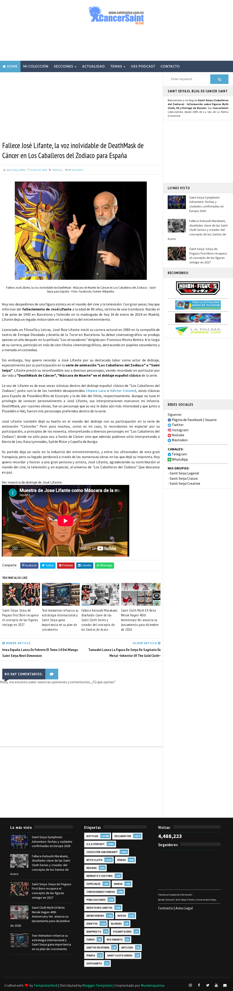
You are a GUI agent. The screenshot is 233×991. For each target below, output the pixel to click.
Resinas (91, 868)
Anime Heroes (95, 915)
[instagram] (190, 985)
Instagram (179, 430)
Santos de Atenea (97, 947)
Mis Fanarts (115, 939)
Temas (116, 66)
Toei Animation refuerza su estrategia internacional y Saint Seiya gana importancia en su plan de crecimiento (60, 620)
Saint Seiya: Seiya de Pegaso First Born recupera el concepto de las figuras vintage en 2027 (20, 617)
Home (12, 66)
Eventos (92, 923)
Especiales (93, 883)
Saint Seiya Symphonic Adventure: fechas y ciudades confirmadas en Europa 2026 (206, 204)
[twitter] (207, 985)
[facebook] (199, 985)
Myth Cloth (94, 860)
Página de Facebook (186, 419)
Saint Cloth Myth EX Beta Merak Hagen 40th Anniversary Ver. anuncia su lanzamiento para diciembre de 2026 (140, 620)
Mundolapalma (152, 985)
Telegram (179, 454)
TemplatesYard (45, 985)
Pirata (90, 955)
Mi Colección (35, 66)
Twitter (177, 424)
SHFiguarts (94, 963)
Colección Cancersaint (102, 852)
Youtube (177, 435)
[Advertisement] (116, 45)
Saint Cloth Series (119, 955)
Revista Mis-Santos (99, 907)
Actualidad (93, 66)
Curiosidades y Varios (100, 891)
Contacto (170, 66)
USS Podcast (143, 66)
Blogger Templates (97, 985)
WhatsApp (179, 459)
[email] (225, 985)
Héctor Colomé (123, 390)
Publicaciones (96, 899)
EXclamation (122, 836)
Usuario (211, 419)
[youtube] (216, 985)
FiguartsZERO (122, 931)
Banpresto (93, 931)
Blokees (116, 923)
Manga (118, 883)
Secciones (63, 66)
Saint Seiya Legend (184, 473)
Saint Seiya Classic (184, 478)
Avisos (121, 915)
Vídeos (121, 860)
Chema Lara (96, 390)
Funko (90, 939)
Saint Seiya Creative (185, 483)
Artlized (127, 947)
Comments (75, 169)
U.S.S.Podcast (95, 844)
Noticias (57, 169)
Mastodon (179, 440)
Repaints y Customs (99, 876)
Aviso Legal (184, 908)
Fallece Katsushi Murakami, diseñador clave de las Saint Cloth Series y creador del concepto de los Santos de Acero (99, 620)
